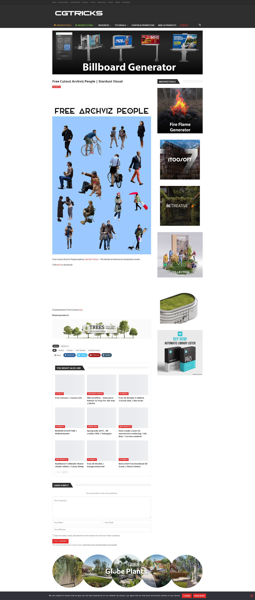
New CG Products (167, 25)
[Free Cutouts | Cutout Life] (70, 385)
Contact (110, 2)
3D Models (124, 394)
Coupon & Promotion (142, 25)
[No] (251, 595)
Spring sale (92, 426)
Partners (85, 2)
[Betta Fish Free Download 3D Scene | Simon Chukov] (133, 450)
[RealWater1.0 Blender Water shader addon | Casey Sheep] (70, 450)
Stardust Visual (91, 259)
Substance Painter (95, 394)
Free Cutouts (80, 350)
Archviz (61, 350)
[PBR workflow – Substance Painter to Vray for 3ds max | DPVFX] (101, 385)
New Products (125, 426)
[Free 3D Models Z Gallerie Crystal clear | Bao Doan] (133, 385)
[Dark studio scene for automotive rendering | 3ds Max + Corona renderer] (133, 417)
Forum (93, 2)
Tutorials (120, 25)
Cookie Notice (75, 2)
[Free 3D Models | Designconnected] (101, 450)
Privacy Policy (63, 2)
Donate (184, 25)
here (59, 264)
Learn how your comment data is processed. (100, 545)
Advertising (101, 2)
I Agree (186, 596)
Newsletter (126, 2)
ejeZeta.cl (64, 346)
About (54, 2)
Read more (200, 596)
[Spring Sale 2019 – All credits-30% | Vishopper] (101, 417)
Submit (117, 2)
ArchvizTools (64, 25)
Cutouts (56, 87)
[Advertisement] (101, 97)
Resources (103, 25)
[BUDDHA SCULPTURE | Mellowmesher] (70, 417)
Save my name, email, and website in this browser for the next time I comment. (87, 536)
